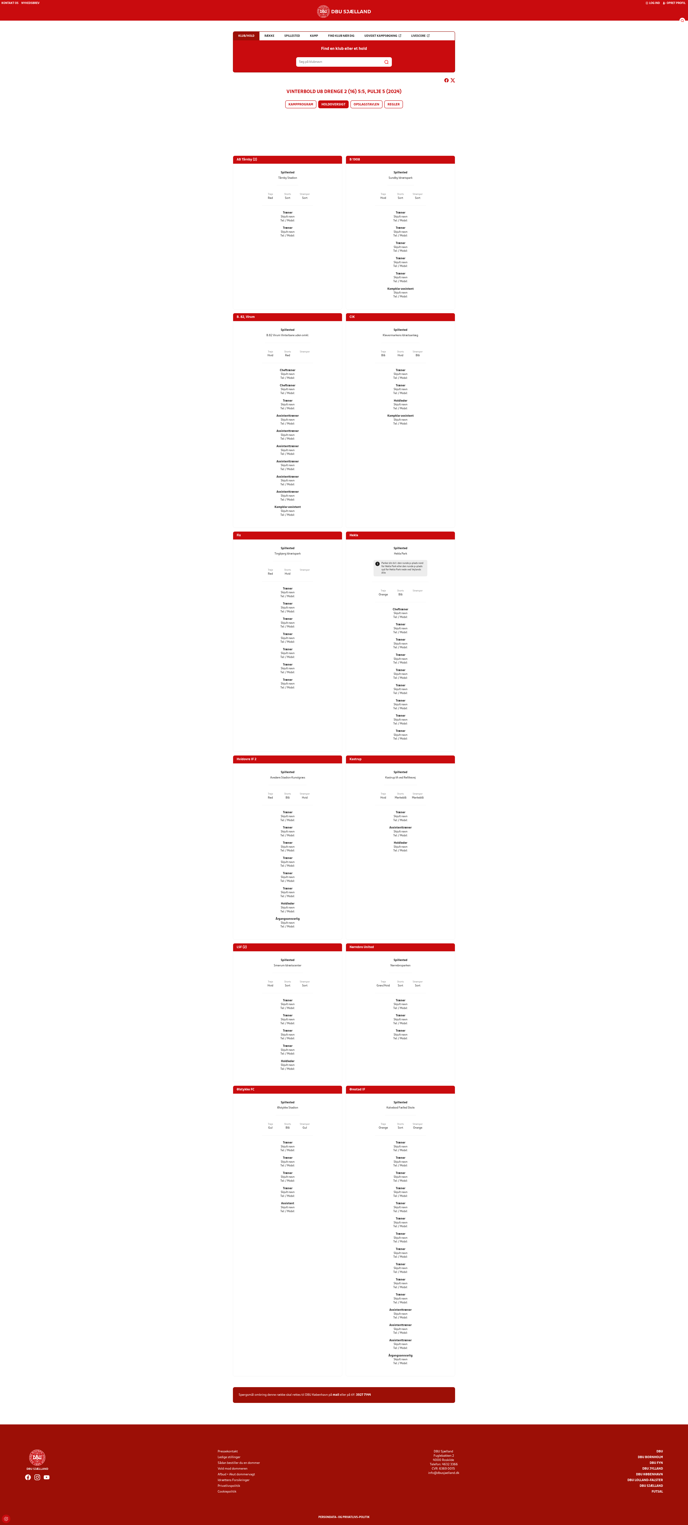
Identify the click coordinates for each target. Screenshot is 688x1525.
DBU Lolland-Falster (645, 1480)
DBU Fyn (656, 1463)
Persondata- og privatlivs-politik (344, 1517)
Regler (394, 104)
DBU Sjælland (651, 1486)
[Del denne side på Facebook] (446, 81)
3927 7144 (363, 1394)
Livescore (418, 36)
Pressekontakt (228, 1451)
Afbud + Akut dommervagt (236, 1474)
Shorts (287, 194)
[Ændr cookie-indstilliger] (6, 1519)
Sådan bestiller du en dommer (239, 1463)
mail (336, 1394)
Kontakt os (9, 3)
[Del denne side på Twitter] (452, 81)
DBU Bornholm (650, 1457)
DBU (659, 1451)
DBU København (649, 1474)
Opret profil (676, 3)
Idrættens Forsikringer (234, 1480)
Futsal (657, 1491)
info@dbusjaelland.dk (443, 1473)
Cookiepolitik (227, 1491)
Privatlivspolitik (229, 1486)
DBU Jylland (652, 1468)
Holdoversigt (333, 104)
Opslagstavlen (366, 104)
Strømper (305, 194)
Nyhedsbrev (30, 3)
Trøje (270, 194)
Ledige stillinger (229, 1457)
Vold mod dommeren (232, 1468)
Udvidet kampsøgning (380, 36)
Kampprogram (300, 104)
